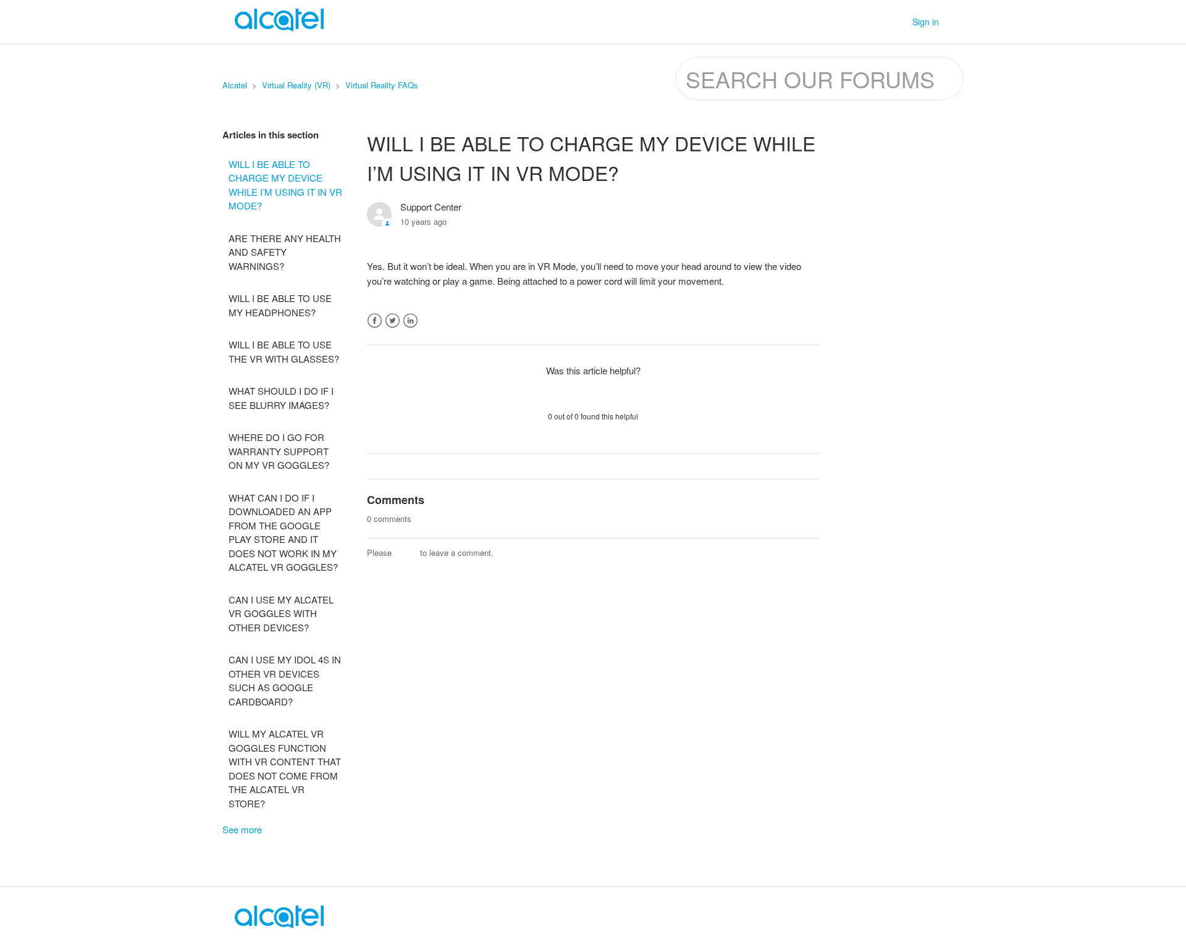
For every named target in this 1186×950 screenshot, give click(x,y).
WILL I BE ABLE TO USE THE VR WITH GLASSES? (284, 351)
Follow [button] (795, 209)
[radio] (561, 393)
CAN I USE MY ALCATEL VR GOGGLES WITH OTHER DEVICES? (281, 613)
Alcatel (234, 85)
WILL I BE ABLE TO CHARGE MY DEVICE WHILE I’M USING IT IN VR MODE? (285, 185)
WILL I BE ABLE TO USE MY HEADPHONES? (280, 305)
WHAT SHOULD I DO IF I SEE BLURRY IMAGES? (281, 397)
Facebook (374, 321)
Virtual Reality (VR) (296, 85)
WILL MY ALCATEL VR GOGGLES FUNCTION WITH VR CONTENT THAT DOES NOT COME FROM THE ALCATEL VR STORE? (285, 768)
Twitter (392, 321)
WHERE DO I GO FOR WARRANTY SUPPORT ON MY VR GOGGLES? (279, 451)
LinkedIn (410, 321)
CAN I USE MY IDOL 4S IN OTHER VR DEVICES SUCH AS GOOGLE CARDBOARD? (285, 680)
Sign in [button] (925, 21)
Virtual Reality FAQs (381, 85)
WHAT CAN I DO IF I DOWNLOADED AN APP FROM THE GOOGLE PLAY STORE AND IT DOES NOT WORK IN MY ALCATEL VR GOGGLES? (283, 532)
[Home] (279, 924)
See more (242, 829)
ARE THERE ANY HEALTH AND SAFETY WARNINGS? (285, 252)
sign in (406, 552)
